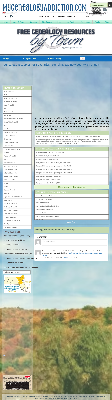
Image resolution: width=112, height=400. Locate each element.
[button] (99, 5)
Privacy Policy (72, 398)
